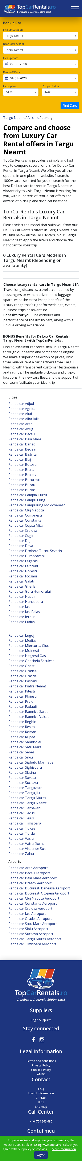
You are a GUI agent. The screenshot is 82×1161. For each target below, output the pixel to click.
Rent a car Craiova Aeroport (30, 908)
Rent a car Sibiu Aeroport (28, 928)
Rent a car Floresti (22, 571)
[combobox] (40, 35)
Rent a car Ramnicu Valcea (28, 716)
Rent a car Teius (21, 818)
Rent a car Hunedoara (25, 601)
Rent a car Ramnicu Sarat (28, 711)
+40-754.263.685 (41, 1121)
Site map (41, 1107)
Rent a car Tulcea (22, 828)
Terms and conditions (41, 1061)
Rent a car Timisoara (24, 823)
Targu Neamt (14, 117)
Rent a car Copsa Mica (25, 525)
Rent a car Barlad (21, 444)
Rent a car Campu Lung (26, 500)
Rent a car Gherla (22, 586)
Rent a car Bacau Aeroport (29, 873)
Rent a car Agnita (21, 408)
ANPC (41, 1074)
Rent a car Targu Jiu (24, 792)
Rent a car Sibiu (20, 757)
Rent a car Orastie (22, 676)
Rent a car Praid (20, 701)
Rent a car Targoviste (25, 787)
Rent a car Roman (22, 732)
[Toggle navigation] (75, 8)
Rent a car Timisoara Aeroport (32, 944)
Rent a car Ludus (21, 622)
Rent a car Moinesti (23, 650)
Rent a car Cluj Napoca (26, 510)
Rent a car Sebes (21, 752)
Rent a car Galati (21, 581)
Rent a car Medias (22, 640)
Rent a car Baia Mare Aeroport (32, 878)
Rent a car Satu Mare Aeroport (32, 923)
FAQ (41, 1089)
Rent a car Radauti (22, 706)
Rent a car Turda (21, 833)
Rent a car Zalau (21, 853)
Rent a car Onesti (21, 666)
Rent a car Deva (20, 545)
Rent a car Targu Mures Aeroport (34, 939)
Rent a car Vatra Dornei (26, 843)
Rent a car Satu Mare (24, 747)
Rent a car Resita (21, 726)
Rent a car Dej (19, 540)
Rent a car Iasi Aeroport (27, 913)
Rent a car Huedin (22, 596)
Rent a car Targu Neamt (27, 803)
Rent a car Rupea (21, 737)
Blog (41, 1102)
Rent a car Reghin (22, 721)
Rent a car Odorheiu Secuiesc (31, 660)
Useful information (41, 1093)
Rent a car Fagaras (23, 561)
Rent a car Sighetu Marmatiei (31, 762)
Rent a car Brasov (22, 474)
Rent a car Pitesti (21, 691)
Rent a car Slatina (22, 772)
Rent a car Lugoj (21, 635)
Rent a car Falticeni (23, 566)
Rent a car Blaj (19, 459)
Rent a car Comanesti (25, 515)
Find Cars (69, 105)
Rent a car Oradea (22, 671)
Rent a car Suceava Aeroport (30, 934)
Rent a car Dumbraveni (26, 556)
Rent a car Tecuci (21, 813)
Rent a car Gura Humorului (29, 591)
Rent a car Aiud (20, 413)
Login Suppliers (41, 1020)
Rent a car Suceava (23, 782)
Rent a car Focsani (22, 576)
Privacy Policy (41, 1065)
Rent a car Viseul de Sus (27, 848)
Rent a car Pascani (22, 681)
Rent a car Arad (20, 424)
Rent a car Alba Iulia (24, 418)
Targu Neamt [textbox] (14, 36)
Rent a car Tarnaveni (24, 808)
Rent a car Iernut (21, 616)
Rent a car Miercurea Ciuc (28, 645)
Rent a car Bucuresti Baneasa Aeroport (39, 888)
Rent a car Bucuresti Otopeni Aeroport (38, 893)
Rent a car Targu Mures (27, 798)
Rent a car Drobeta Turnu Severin (35, 550)
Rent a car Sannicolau (25, 742)
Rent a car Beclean (22, 449)
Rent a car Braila (21, 469)
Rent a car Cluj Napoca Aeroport (33, 898)
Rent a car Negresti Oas (27, 655)
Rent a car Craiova (22, 530)
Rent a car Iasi (19, 606)
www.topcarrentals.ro (57, 1145)
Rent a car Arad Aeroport (28, 868)
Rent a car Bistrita (22, 454)
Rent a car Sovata (22, 777)
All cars (33, 117)
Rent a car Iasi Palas (24, 611)
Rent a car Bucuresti (24, 479)
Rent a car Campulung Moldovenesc (36, 505)
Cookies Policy (41, 1070)
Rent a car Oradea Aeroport (30, 918)
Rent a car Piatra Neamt (27, 686)
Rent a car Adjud (21, 403)
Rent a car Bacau (21, 434)
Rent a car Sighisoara (25, 767)
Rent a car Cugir (21, 535)
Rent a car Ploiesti (22, 696)
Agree (41, 1155)
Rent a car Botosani (23, 464)
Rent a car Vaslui (21, 838)
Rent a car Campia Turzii (27, 495)
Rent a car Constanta (24, 520)
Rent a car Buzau (21, 484)
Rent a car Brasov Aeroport (30, 883)
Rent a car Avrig (20, 429)
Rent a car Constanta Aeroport (32, 903)
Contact (41, 1098)
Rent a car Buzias (22, 490)
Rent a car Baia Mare (24, 439)
